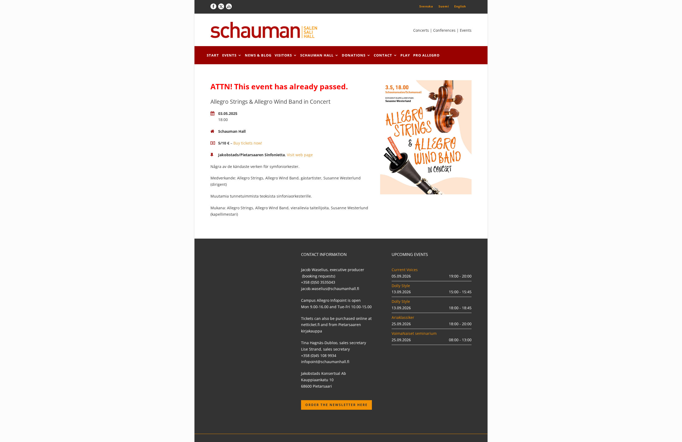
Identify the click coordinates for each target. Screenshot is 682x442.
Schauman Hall (317, 55)
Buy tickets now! (247, 143)
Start (213, 55)
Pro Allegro (426, 55)
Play (405, 55)
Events (229, 55)
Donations (354, 55)
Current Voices (405, 269)
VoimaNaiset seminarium (414, 333)
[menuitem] (426, 6)
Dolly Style (401, 285)
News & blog (258, 55)
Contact (383, 55)
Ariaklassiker (403, 317)
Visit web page (300, 154)
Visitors (283, 55)
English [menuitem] (460, 6)
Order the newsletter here (336, 405)
